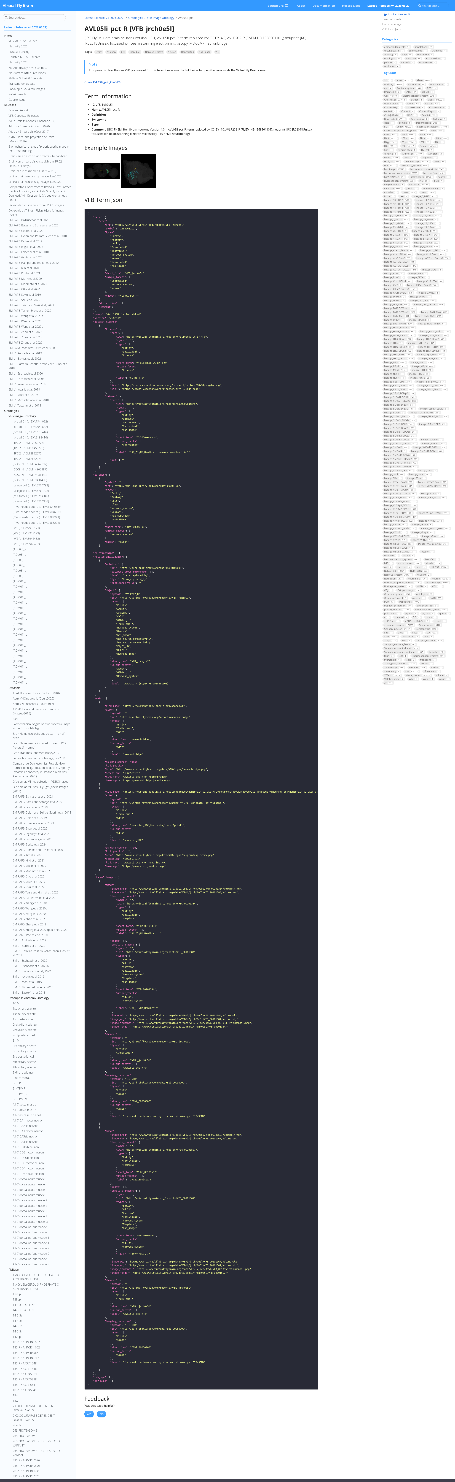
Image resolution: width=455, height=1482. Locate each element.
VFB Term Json (391, 29)
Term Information (393, 19)
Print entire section (400, 14)
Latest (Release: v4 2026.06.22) (104, 18)
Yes (89, 1414)
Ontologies (135, 18)
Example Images (392, 24)
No (102, 1414)
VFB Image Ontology (160, 18)
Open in (102, 82)
